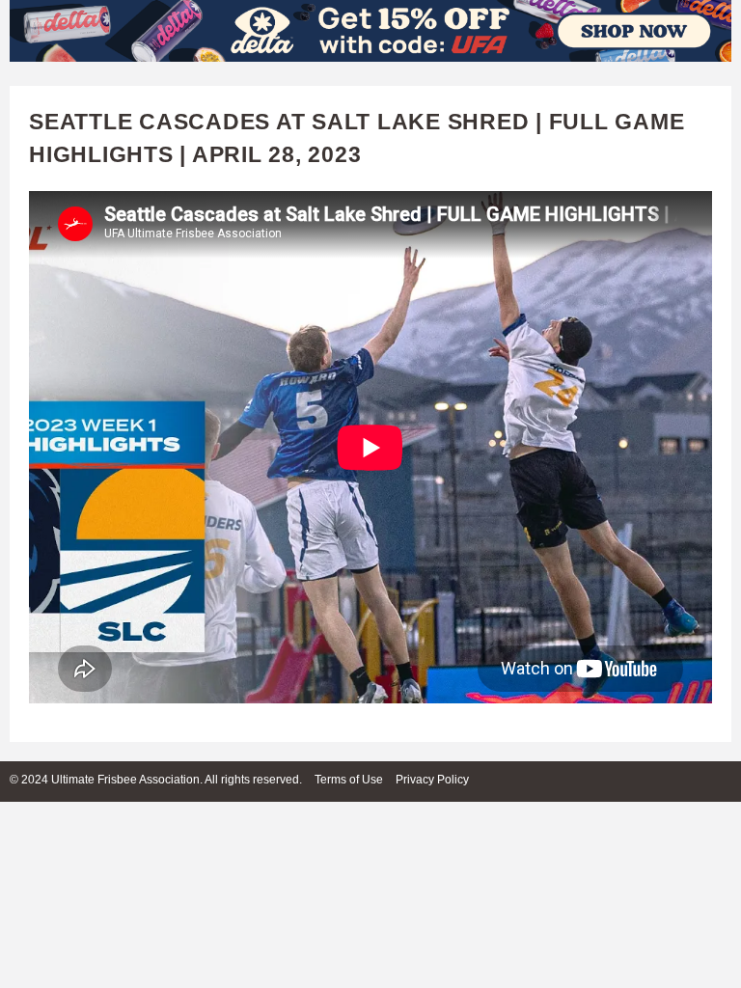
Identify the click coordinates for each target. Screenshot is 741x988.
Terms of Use (349, 779)
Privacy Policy (432, 779)
